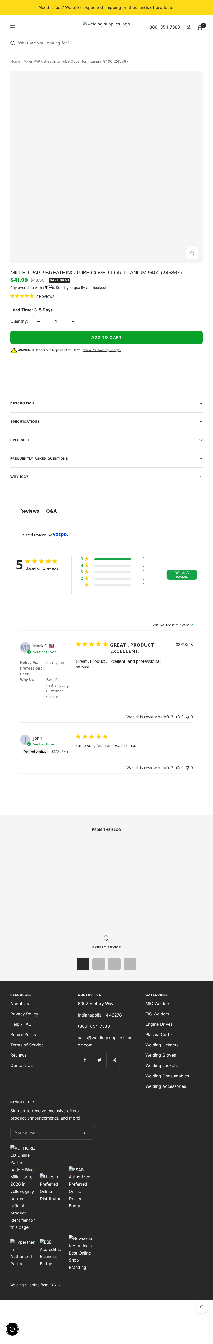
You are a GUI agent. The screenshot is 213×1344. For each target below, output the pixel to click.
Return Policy (23, 1034)
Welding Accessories (165, 1086)
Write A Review (182, 575)
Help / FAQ (20, 1024)
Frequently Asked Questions (39, 458)
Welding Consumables (167, 1075)
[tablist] (106, 511)
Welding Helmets (161, 1044)
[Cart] (200, 27)
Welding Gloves (160, 1055)
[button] (112, 559)
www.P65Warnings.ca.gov (102, 350)
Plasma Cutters (160, 1034)
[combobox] (110, 43)
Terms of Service (27, 1044)
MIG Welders (157, 1003)
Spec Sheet (21, 440)
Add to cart (106, 337)
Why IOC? (19, 477)
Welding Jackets (161, 1065)
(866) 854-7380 (94, 1026)
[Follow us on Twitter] (99, 1060)
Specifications (25, 421)
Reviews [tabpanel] (29, 511)
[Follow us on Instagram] (113, 1060)
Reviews (18, 1055)
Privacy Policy (24, 1014)
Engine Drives (158, 1024)
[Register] (83, 1133)
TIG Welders (157, 1014)
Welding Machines (27, 864)
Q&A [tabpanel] (51, 511)
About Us (19, 1003)
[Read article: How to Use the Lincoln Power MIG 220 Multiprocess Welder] (65, 849)
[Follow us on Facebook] (85, 1060)
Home (15, 61)
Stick (136, 856)
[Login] (188, 27)
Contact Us (21, 1065)
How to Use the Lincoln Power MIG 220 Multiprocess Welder (63, 875)
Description (22, 403)
